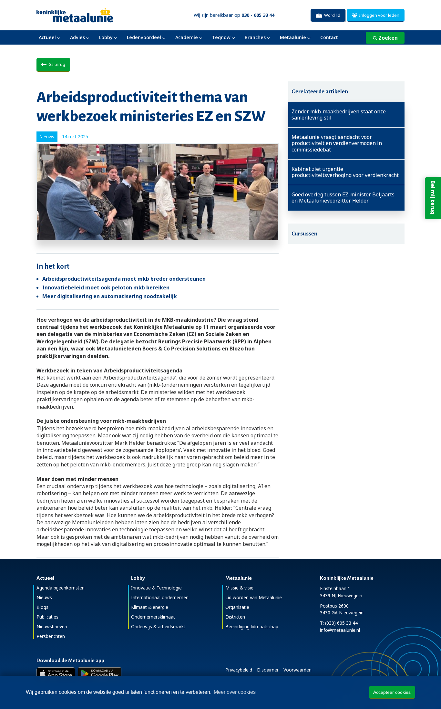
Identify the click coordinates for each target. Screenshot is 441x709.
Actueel (47, 37)
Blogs (42, 607)
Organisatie (237, 607)
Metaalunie (293, 37)
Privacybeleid (238, 670)
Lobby (106, 37)
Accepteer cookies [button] (392, 692)
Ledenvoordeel (144, 37)
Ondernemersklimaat (153, 617)
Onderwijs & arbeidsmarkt (158, 626)
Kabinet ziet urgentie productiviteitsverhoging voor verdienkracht (345, 172)
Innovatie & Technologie (156, 588)
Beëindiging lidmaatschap (251, 626)
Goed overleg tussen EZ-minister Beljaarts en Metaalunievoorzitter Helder (343, 198)
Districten (235, 617)
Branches (255, 37)
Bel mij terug (432, 197)
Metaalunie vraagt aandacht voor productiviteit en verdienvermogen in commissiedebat (337, 143)
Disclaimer (268, 670)
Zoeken (387, 37)
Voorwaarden (297, 670)
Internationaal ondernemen (160, 597)
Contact (329, 37)
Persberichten (50, 636)
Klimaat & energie (149, 607)
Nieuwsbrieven (51, 626)
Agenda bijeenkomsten (60, 588)
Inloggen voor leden (378, 15)
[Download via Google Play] (99, 673)
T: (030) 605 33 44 (339, 623)
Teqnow (221, 37)
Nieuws (44, 597)
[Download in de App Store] (55, 673)
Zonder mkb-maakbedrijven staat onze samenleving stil (339, 115)
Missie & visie (239, 588)
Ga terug (55, 64)
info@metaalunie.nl (340, 630)
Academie (186, 37)
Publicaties (47, 617)
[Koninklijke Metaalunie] (93, 14)
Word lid (331, 15)
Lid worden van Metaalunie (253, 597)
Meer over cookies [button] (235, 692)
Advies (77, 37)
